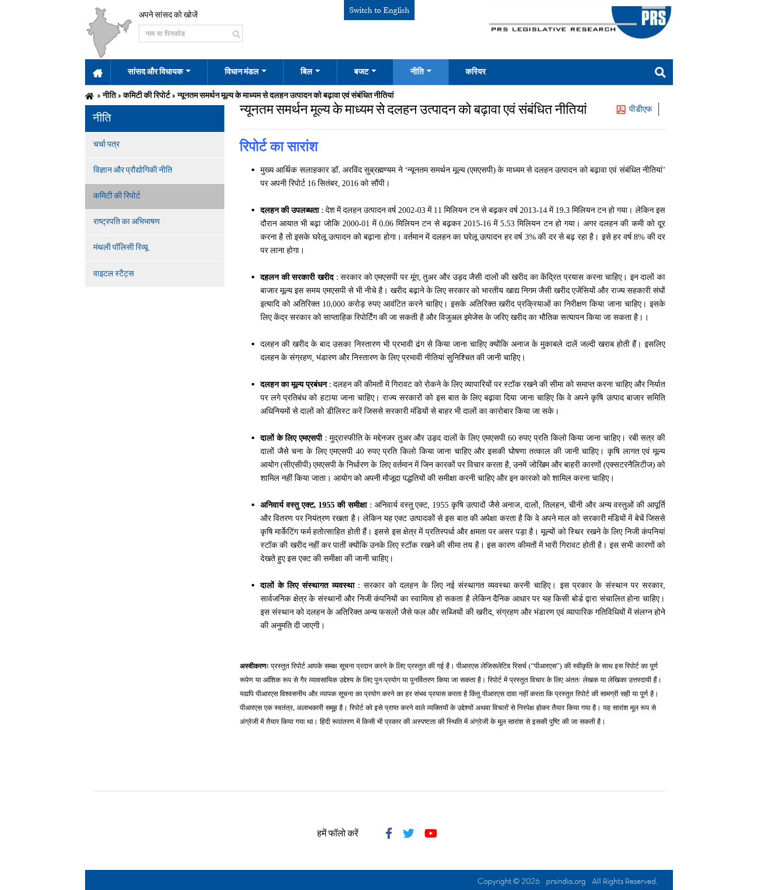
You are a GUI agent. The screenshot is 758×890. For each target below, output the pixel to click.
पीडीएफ (640, 109)
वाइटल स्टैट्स (113, 274)
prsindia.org (566, 881)
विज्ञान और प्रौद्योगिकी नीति (132, 170)
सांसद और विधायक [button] (155, 72)
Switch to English (379, 10)
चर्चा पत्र (106, 144)
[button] (97, 72)
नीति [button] (417, 72)
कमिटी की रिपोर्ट (116, 196)
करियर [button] (476, 72)
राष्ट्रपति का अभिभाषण (126, 222)
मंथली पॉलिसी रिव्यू (120, 247)
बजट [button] (361, 72)
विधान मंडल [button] (242, 72)
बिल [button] (306, 72)
